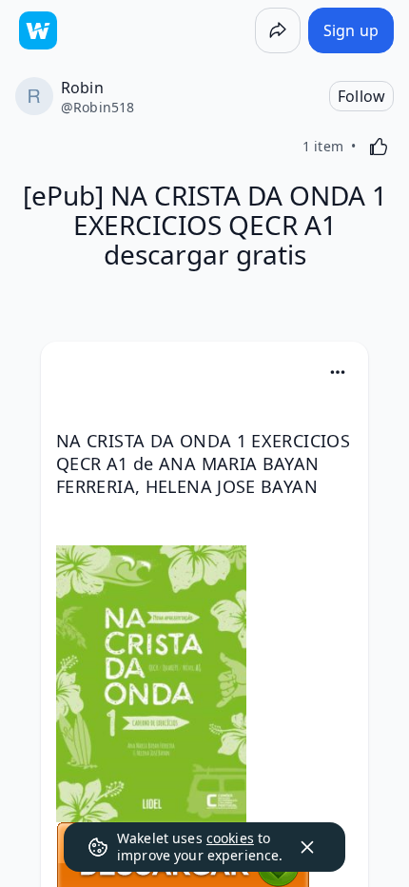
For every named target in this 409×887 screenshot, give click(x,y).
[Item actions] (337, 372)
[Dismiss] (307, 847)
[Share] (278, 30)
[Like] (378, 146)
